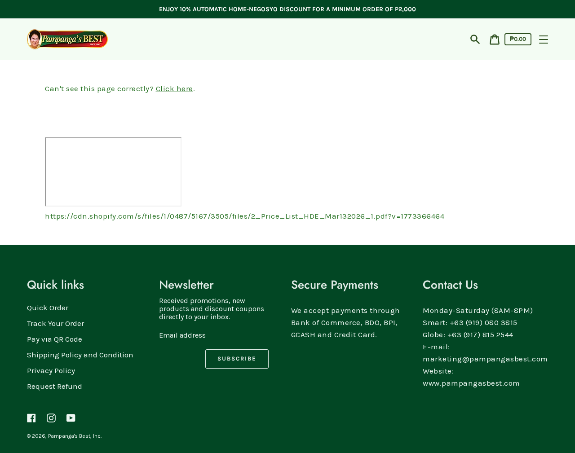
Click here (174, 88)
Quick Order (47, 307)
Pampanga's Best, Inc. (75, 436)
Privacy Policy (51, 370)
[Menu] (543, 39)
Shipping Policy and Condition (80, 354)
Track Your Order (55, 323)
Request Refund (54, 386)
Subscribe (237, 358)
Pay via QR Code (54, 338)
